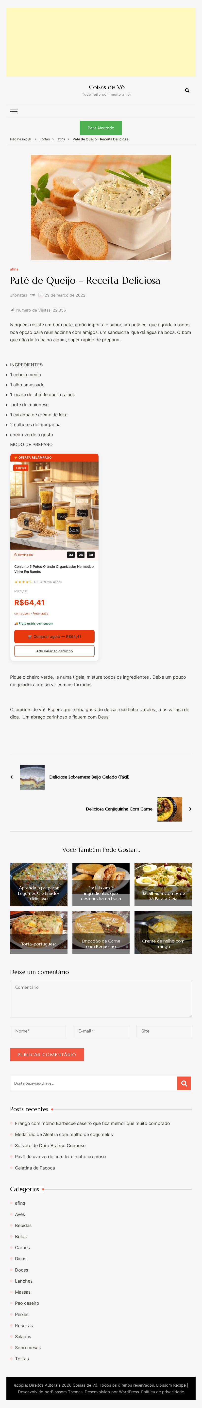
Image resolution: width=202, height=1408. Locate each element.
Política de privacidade (162, 1391)
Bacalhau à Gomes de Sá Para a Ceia (163, 896)
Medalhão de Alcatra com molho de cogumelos (64, 1134)
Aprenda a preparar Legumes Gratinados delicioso (38, 893)
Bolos (21, 1236)
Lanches (24, 1281)
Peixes (21, 1314)
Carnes (22, 1247)
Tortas (22, 1358)
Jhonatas (18, 295)
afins (14, 269)
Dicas (20, 1258)
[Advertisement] (101, 42)
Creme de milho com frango (163, 943)
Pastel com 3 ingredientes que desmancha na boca (101, 893)
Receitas (24, 1325)
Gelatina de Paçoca (35, 1167)
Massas (23, 1292)
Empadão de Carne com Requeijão (101, 943)
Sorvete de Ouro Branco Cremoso (50, 1145)
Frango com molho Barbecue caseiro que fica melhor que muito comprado (92, 1123)
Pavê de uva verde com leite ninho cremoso (60, 1156)
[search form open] (187, 90)
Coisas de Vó (107, 87)
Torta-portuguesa (39, 944)
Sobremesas (28, 1347)
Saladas (23, 1336)
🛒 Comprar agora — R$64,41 (54, 636)
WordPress (129, 1391)
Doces (21, 1270)
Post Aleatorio (101, 127)
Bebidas (23, 1225)
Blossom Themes (67, 1391)
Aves (20, 1214)
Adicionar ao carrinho (54, 651)
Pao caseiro (27, 1303)
